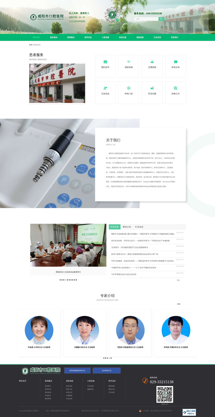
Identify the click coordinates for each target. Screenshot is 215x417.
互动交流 (157, 37)
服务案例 (53, 37)
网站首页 (36, 37)
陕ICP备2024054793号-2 (90, 411)
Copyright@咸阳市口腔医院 (28, 411)
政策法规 (122, 37)
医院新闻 (114, 227)
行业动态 (139, 227)
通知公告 (127, 227)
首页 (31, 45)
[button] (60, 279)
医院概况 (70, 37)
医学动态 (88, 37)
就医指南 (140, 37)
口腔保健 (105, 37)
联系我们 (174, 37)
